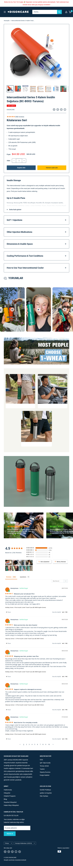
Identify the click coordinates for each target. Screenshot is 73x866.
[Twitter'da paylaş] (61, 109)
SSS (41, 759)
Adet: (8, 160)
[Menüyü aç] (5, 12)
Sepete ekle (21, 167)
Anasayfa (6, 20)
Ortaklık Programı (9, 796)
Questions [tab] (23, 577)
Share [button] (9, 612)
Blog (5, 799)
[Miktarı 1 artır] (24, 161)
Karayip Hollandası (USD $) (23, 843)
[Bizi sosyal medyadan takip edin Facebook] (5, 851)
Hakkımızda (8, 790)
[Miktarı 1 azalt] (14, 161)
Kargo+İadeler (44, 775)
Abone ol (10, 833)
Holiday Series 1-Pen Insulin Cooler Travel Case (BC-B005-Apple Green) (25, 607)
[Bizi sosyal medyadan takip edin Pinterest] (12, 851)
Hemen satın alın (52, 167)
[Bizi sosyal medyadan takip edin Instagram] (8, 851)
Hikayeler (7, 793)
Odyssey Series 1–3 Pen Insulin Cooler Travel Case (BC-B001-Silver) (24, 638)
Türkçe (7, 843)
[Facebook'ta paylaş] (54, 109)
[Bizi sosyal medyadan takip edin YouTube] (16, 851)
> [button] (53, 744)
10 (49, 744)
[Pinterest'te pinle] (57, 109)
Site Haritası (44, 796)
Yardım (42, 769)
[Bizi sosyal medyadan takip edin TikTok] (19, 851)
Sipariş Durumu (45, 772)
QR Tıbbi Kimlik (45, 763)
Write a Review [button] (61, 561)
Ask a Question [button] (44, 561)
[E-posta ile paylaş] (65, 109)
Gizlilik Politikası (45, 790)
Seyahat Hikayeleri (10, 802)
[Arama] (59, 12)
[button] (63, 612)
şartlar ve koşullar (46, 793)
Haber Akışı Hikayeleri (11, 805)
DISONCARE (11, 109)
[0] (70, 12)
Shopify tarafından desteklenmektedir (15, 860)
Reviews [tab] (8, 577)
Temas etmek (44, 766)
